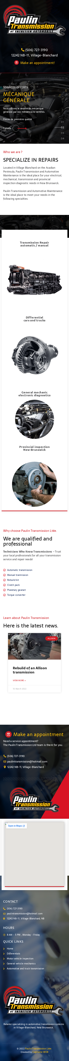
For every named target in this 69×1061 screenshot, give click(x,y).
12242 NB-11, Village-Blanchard (34, 55)
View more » (19, 680)
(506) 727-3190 (36, 50)
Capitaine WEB (40, 1052)
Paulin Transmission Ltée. (38, 1048)
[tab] (62, 123)
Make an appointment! (37, 62)
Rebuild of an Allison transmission (30, 670)
